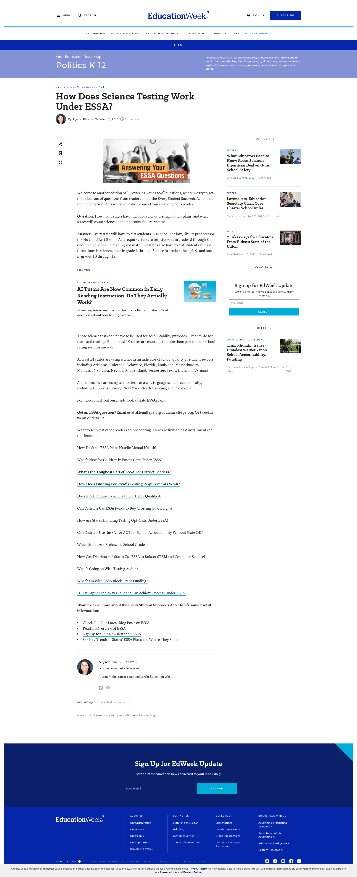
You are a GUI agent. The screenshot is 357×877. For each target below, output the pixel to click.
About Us (136, 816)
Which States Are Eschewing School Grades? (112, 544)
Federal (232, 150)
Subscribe (285, 15)
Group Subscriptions (228, 836)
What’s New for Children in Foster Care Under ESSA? (120, 459)
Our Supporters (139, 842)
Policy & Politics (125, 33)
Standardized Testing (113, 702)
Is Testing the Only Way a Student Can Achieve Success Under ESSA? (131, 592)
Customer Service (183, 836)
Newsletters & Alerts (228, 829)
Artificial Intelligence (93, 282)
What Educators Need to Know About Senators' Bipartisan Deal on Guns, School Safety (249, 163)
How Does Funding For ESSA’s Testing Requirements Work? (128, 483)
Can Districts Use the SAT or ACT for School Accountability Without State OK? (140, 532)
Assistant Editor (108, 668)
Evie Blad (232, 177)
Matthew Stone (236, 367)
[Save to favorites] (60, 153)
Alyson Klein (81, 119)
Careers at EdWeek (141, 849)
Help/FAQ (178, 829)
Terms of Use (169, 861)
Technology (196, 33)
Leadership (95, 33)
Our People (137, 836)
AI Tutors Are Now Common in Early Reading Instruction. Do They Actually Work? (122, 295)
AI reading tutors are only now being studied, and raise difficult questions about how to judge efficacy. (123, 313)
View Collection (264, 267)
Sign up (217, 788)
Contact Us (181, 816)
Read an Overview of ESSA (104, 628)
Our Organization (140, 823)
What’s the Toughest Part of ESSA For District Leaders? (124, 471)
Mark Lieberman (236, 216)
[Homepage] (178, 15)
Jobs (235, 33)
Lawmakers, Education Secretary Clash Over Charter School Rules (247, 203)
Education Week (129, 668)
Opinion (219, 33)
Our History (137, 829)
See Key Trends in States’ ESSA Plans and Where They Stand (131, 639)
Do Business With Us (272, 816)
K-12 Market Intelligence (272, 843)
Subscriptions (224, 823)
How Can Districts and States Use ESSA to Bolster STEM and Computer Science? (141, 556)
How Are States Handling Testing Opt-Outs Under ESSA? (122, 520)
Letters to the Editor (185, 823)
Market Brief (257, 33)
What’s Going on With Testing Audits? (107, 568)
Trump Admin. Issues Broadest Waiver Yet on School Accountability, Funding (247, 352)
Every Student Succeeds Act (80, 86)
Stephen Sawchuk (259, 367)
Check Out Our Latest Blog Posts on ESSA (116, 622)
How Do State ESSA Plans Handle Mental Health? (117, 447)
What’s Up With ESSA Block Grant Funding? (112, 580)
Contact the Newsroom (187, 842)
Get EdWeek (224, 816)
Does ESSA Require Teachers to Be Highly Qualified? (119, 496)
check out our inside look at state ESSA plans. (130, 400)
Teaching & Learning (163, 33)
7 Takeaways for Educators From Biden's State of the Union (250, 242)
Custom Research (269, 850)
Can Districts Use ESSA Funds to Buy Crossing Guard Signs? (124, 508)
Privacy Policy (194, 861)
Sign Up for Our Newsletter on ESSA (112, 633)
